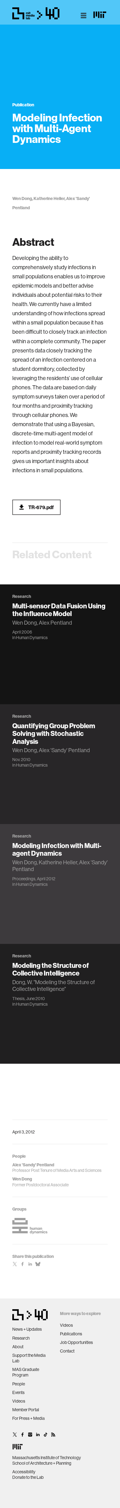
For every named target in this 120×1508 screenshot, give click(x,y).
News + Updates (27, 1329)
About (17, 1346)
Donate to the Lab (28, 1477)
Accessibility (23, 1472)
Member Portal (25, 1409)
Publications (71, 1334)
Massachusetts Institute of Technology (46, 1457)
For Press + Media (28, 1418)
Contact (67, 1351)
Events (18, 1392)
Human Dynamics (32, 637)
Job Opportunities (76, 1342)
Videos (18, 1401)
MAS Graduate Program (25, 1372)
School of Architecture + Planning (41, 1463)
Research (21, 1338)
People (18, 1384)
